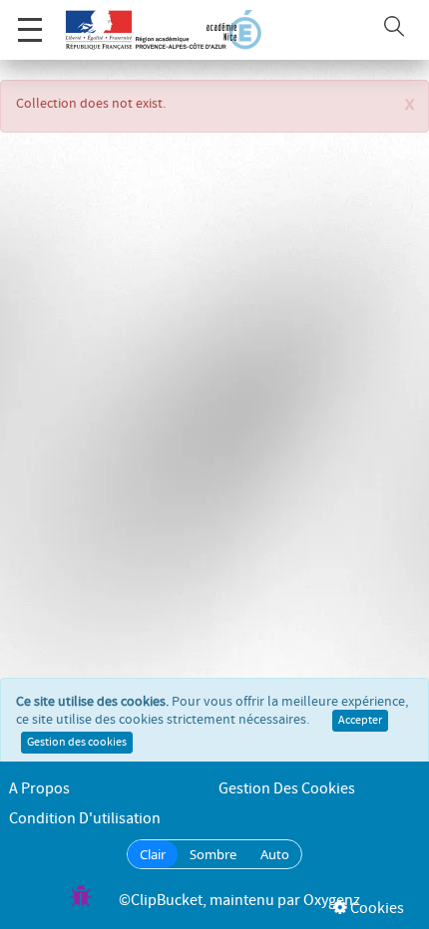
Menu (30, 30)
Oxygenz (331, 900)
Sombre (213, 854)
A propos (39, 788)
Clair (153, 854)
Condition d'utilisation (85, 818)
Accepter (360, 721)
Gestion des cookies (77, 743)
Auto (274, 854)
